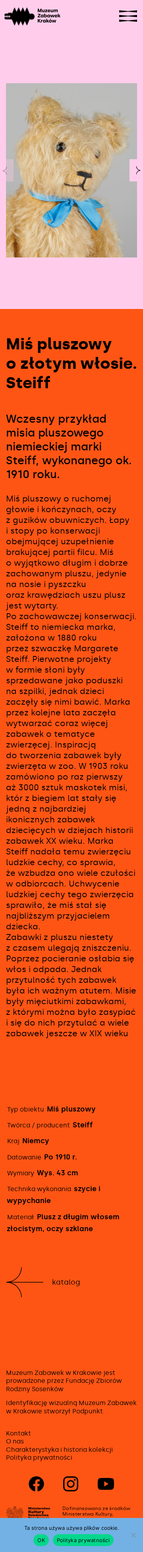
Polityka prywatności (39, 1457)
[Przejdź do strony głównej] (21, 16)
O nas (15, 1441)
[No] (133, 1535)
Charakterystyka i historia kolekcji (59, 1449)
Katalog (66, 1282)
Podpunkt (87, 1411)
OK (41, 1540)
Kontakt (18, 1433)
